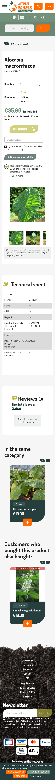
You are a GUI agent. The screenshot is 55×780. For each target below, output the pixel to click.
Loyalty (27, 673)
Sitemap (27, 696)
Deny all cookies (40, 771)
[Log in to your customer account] (38, 6)
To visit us (27, 664)
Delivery (27, 669)
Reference (8, 71)
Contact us (27, 660)
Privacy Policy (27, 692)
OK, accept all (16, 771)
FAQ (27, 678)
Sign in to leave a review (23, 406)
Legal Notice (27, 683)
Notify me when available (20, 157)
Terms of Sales (27, 687)
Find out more (16, 175)
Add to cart (20, 129)
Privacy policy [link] (36, 776)
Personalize (20, 776)
